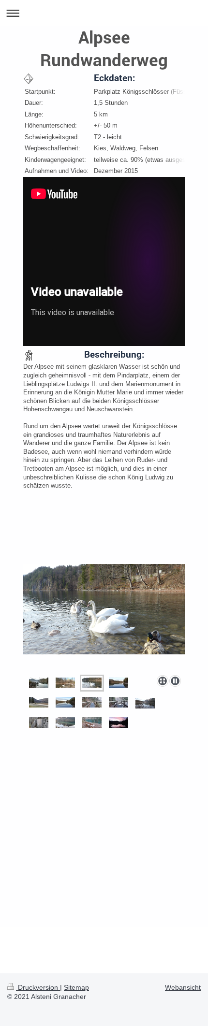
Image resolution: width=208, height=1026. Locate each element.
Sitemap (76, 987)
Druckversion (38, 987)
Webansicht (183, 987)
